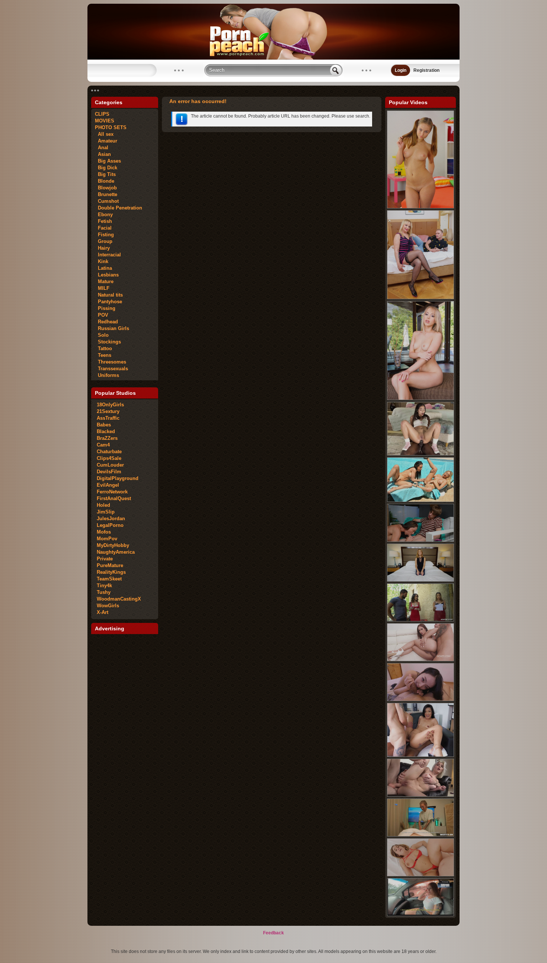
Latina (103, 268)
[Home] (273, 58)
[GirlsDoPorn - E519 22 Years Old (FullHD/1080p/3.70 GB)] (420, 580)
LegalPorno (110, 525)
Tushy (104, 592)
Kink (101, 261)
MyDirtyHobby (113, 545)
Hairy (102, 248)
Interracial (108, 254)
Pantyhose (108, 301)
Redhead (106, 321)
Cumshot (107, 201)
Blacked (106, 431)
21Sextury (108, 411)
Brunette (106, 194)
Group (103, 241)
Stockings (108, 342)
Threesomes (110, 362)
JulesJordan (111, 518)
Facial (103, 228)
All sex (104, 134)
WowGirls (108, 605)
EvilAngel (108, 485)
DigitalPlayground (117, 478)
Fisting (104, 234)
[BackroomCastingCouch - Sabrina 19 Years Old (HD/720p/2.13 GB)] (420, 795)
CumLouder (110, 465)
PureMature (110, 565)
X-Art (102, 612)
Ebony (104, 214)
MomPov (107, 538)
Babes (104, 425)
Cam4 (103, 445)
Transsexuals (111, 368)
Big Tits (105, 174)
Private (105, 559)
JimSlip (106, 512)
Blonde (104, 181)
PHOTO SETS (111, 127)
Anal (101, 147)
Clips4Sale (109, 458)
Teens (103, 355)
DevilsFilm (109, 471)
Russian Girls (112, 328)
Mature (104, 281)
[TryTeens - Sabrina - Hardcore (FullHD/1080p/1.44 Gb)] (420, 206)
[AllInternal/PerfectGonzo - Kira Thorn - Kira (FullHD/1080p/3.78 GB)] (420, 398)
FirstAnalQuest (114, 498)
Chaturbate (109, 451)
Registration (426, 70)
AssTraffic (108, 418)
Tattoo (103, 348)
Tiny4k (104, 585)
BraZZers (107, 438)
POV (101, 315)
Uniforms (107, 375)
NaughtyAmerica (116, 552)
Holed (103, 505)
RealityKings (111, 572)
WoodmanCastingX (119, 599)
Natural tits (109, 295)
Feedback (273, 932)
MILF (102, 288)
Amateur (106, 141)
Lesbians (107, 275)
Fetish (103, 221)
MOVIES (104, 121)
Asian (103, 154)
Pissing (105, 308)
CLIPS (102, 114)
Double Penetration (118, 208)
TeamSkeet (109, 579)
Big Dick (106, 167)
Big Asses (108, 161)
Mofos (104, 532)
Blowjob (106, 188)
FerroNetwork (112, 492)
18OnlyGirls (110, 404)
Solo (102, 335)
